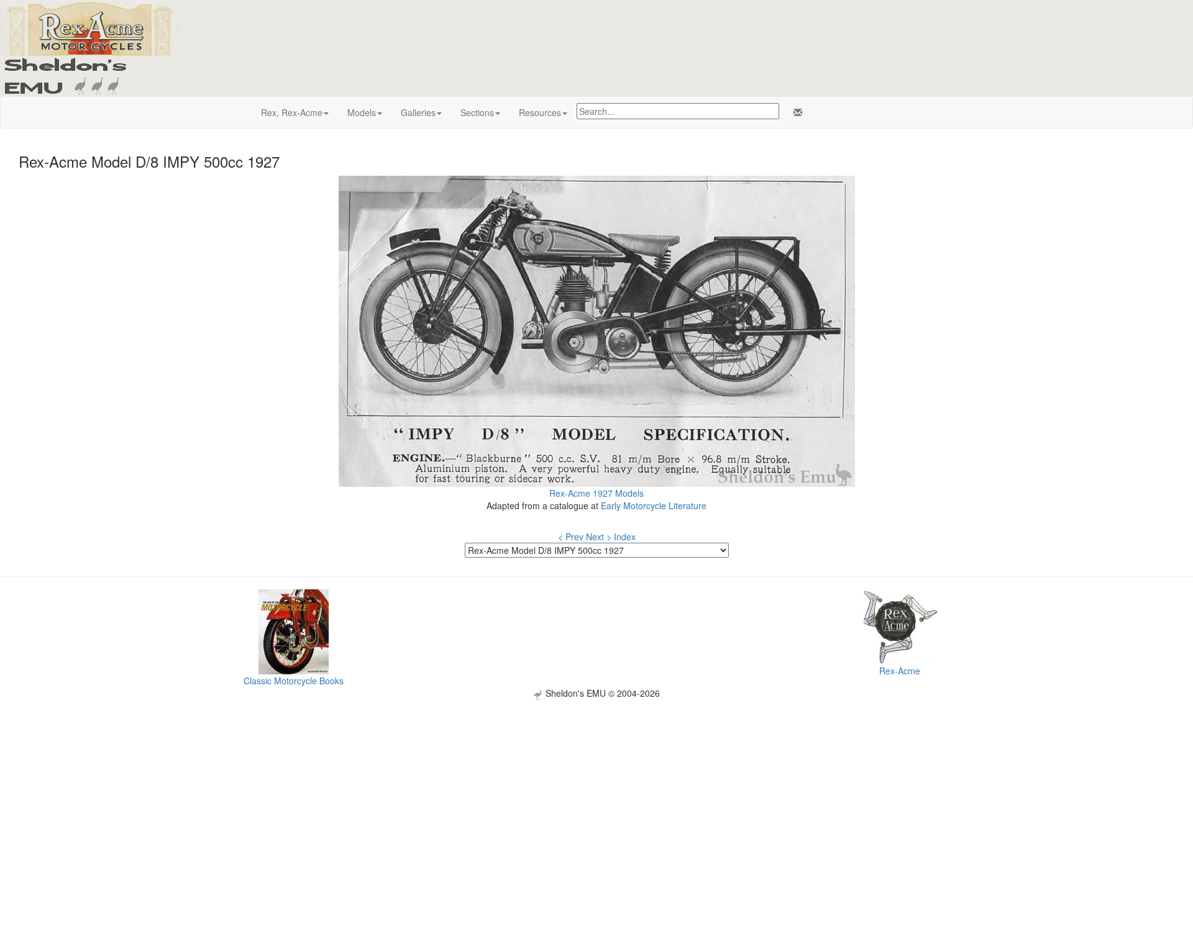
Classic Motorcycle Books (294, 680)
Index (625, 536)
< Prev (570, 536)
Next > (598, 536)
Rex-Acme (899, 670)
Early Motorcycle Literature (653, 505)
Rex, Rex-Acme (291, 112)
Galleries (418, 112)
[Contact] (795, 112)
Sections (477, 112)
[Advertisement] (596, 787)
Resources (540, 112)
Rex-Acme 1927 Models (596, 493)
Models (361, 112)
